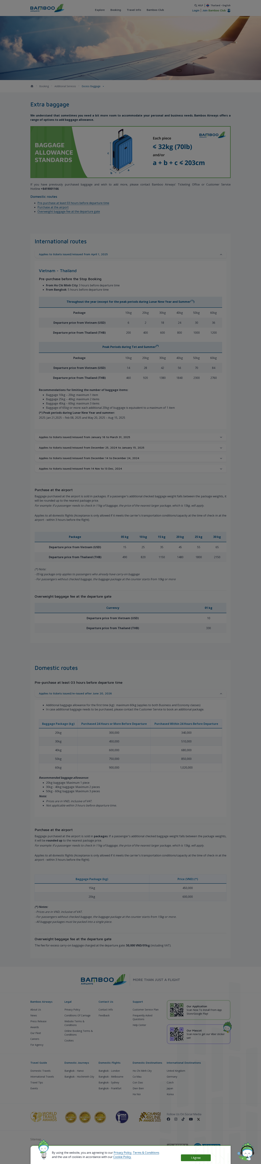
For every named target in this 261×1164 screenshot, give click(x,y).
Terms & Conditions (146, 1153)
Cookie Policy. (122, 1157)
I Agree (196, 1158)
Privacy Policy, (123, 1153)
